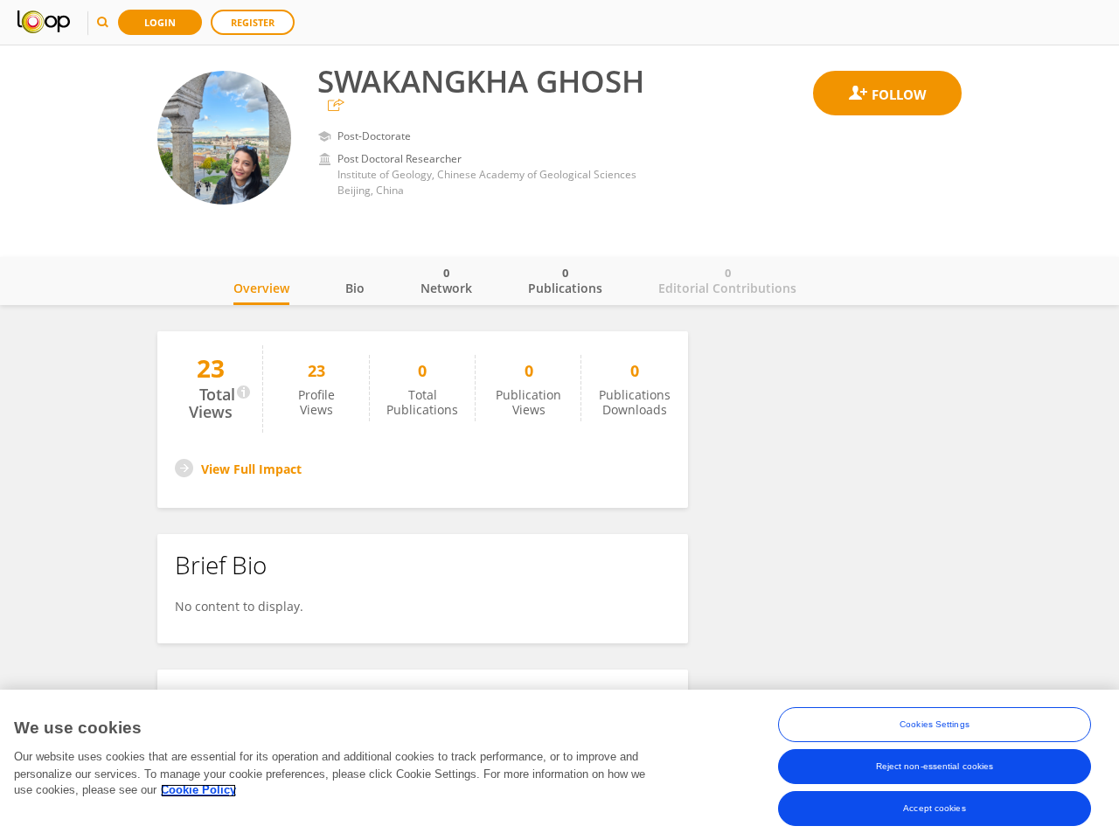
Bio (355, 288)
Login (160, 22)
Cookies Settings (935, 724)
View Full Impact (251, 469)
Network (446, 280)
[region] (559, 765)
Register (253, 22)
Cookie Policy (198, 790)
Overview (261, 288)
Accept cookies (934, 808)
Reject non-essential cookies (935, 766)
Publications (565, 280)
